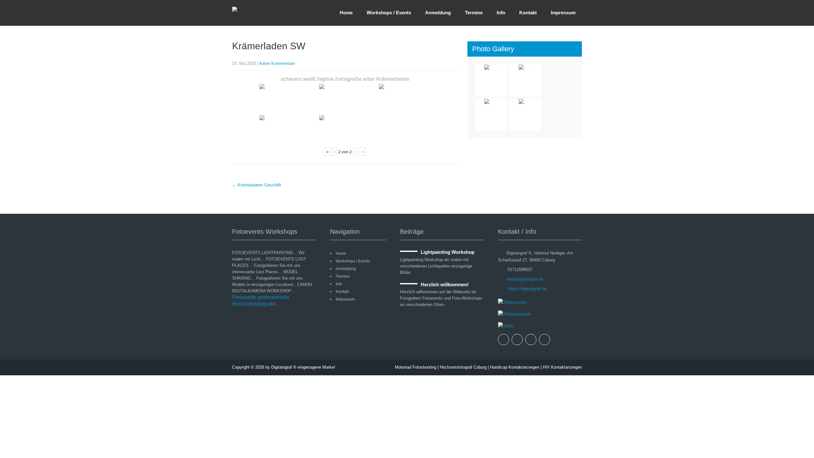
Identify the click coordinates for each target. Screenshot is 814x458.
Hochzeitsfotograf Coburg (463, 367)
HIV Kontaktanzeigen (562, 367)
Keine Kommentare (277, 63)
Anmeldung (438, 12)
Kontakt (528, 12)
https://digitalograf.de (527, 288)
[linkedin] (544, 339)
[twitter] (517, 339)
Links (508, 325)
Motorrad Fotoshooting (415, 367)
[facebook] (503, 339)
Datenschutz (515, 302)
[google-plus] (530, 339)
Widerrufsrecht (517, 314)
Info (501, 12)
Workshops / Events (389, 12)
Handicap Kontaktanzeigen (514, 367)
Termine (474, 12)
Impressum (563, 12)
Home (346, 12)
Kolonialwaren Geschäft (256, 185)
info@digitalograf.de (525, 279)
